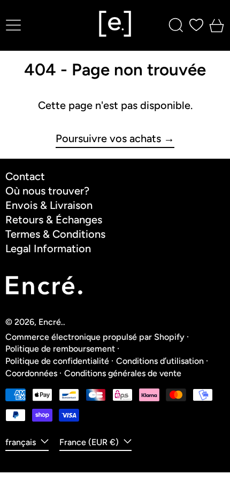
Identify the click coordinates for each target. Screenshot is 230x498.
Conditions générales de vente (122, 373)
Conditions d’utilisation (160, 361)
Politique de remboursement (60, 349)
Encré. (51, 322)
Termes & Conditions (55, 234)
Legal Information (48, 248)
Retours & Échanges (53, 219)
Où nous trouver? (47, 190)
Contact (25, 176)
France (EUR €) (90, 442)
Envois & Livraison (49, 205)
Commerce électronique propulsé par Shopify (95, 337)
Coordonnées (31, 373)
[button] (176, 25)
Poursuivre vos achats (108, 139)
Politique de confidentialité (57, 361)
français (21, 442)
